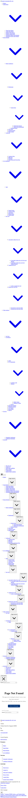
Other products (6, 611)
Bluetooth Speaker (12, 406)
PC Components (11, 629)
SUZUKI (5, 666)
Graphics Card (14, 382)
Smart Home (5, 484)
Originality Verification (10, 437)
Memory (12, 638)
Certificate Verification (10, 438)
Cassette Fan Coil (12, 592)
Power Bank (10, 409)
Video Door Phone (9, 30)
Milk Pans (10, 157)
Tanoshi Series (11, 210)
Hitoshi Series (11, 214)
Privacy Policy (9, 469)
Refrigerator (10, 515)
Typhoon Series (11, 211)
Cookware (8, 538)
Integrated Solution (12, 405)
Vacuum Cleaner (11, 130)
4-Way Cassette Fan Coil (16, 285)
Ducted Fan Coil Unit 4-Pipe (17, 307)
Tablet (9, 360)
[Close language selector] (2, 793)
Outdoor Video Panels (10, 32)
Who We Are (8, 465)
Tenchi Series (11, 215)
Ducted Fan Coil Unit (12, 601)
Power (12, 404)
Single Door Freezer (18, 125)
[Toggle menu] (5, 475)
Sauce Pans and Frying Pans (14, 159)
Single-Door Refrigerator (19, 127)
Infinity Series (16, 402)
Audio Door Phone (10, 31)
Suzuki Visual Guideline (11, 471)
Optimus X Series (17, 403)
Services (5, 656)
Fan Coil (7, 572)
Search (2, 682)
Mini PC (10, 410)
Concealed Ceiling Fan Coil (14, 580)
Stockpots (10, 158)
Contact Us (8, 467)
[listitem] (3, 794)
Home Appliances (9, 507)
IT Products (8, 620)
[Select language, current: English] (2, 474)
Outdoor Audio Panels (10, 34)
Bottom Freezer (14, 128)
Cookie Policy (9, 470)
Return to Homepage (14, 706)
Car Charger (10, 407)
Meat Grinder (11, 131)
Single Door (13, 523)
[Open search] (3, 475)
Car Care (7, 336)
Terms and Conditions (10, 468)
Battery (4, 3)
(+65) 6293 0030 (4, 732)
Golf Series (10, 212)
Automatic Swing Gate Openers (12, 36)
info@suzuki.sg (4, 739)
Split (7, 558)
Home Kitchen (6, 499)
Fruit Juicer (10, 129)
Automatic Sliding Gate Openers (12, 35)
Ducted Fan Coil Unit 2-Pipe (17, 309)
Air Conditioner (6, 550)
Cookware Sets (11, 156)
